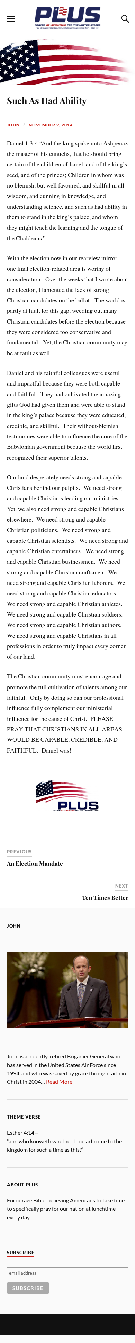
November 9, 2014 (51, 124)
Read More (59, 1081)
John (13, 124)
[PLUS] (67, 27)
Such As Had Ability (47, 100)
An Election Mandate (35, 863)
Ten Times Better (105, 897)
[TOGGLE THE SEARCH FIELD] (124, 18)
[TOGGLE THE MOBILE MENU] (11, 18)
